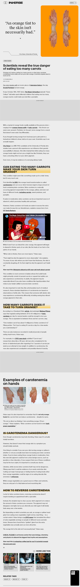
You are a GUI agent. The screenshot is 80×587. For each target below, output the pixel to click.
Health (6, 579)
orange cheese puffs (19, 128)
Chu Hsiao (6, 146)
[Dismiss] (77, 572)
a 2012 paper (28, 517)
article (27, 311)
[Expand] (72, 572)
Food (23, 579)
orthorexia (14, 477)
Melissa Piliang (45, 311)
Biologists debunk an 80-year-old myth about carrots (31, 270)
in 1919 (15, 182)
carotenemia (7, 185)
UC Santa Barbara (9, 211)
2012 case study (20, 339)
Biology (15, 579)
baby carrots (32, 128)
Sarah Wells (9, 79)
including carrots (25, 192)
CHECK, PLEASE (9, 535)
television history (36, 85)
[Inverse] (16, 3)
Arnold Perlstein (8, 88)
